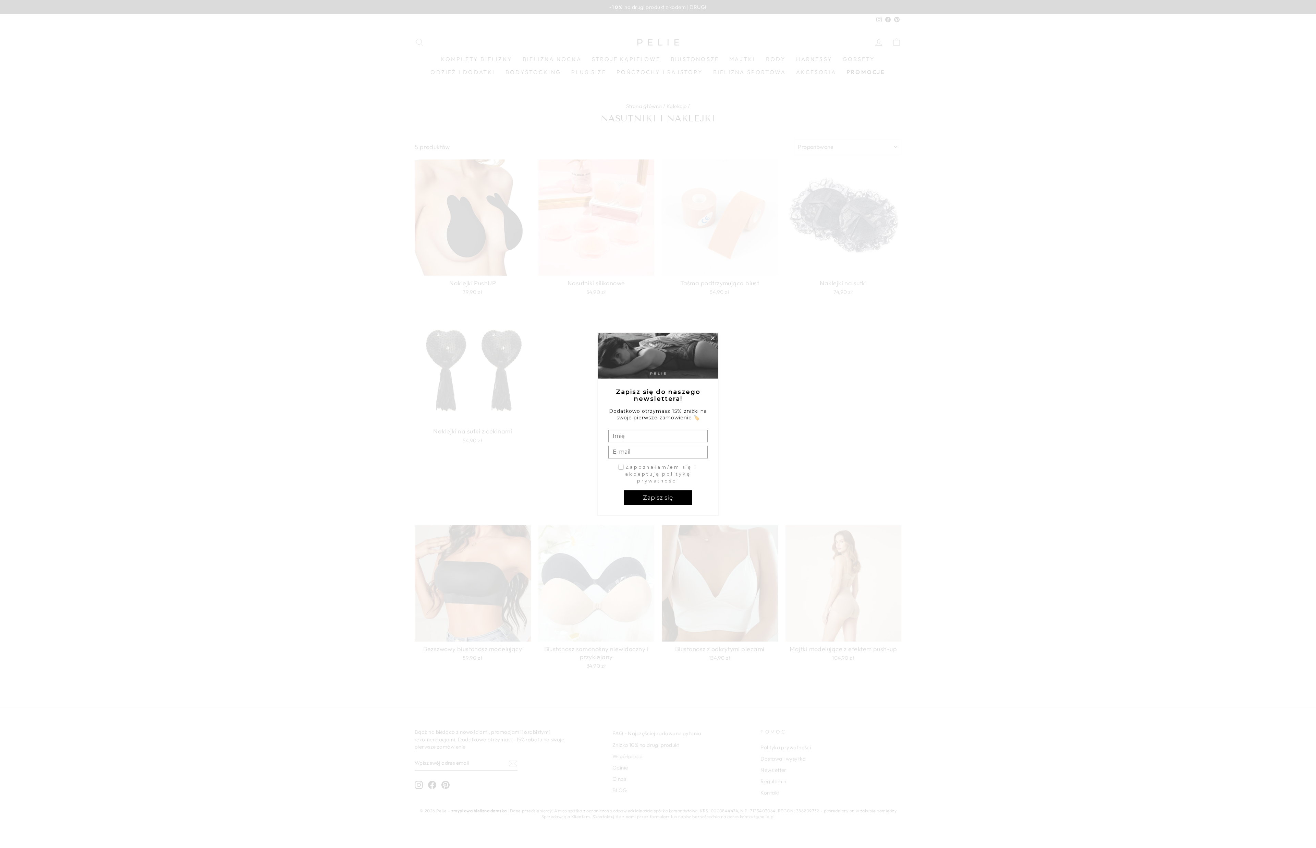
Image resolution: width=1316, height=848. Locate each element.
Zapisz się (658, 497)
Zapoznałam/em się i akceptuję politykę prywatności (661, 473)
